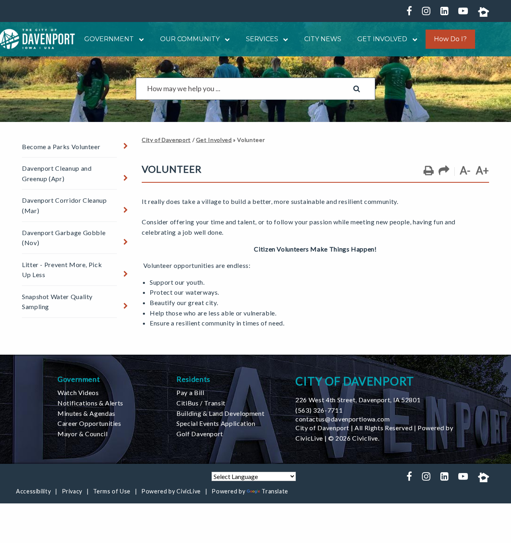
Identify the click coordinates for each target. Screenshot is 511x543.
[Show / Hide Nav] (119, 146)
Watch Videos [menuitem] (78, 392)
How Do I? (450, 39)
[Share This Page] (444, 171)
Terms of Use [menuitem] (112, 491)
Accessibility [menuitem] (33, 491)
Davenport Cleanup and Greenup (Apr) (56, 173)
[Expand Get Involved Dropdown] (412, 39)
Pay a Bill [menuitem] (190, 392)
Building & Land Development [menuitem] (220, 413)
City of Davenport (166, 139)
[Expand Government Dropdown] (139, 39)
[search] (248, 89)
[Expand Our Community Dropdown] (225, 39)
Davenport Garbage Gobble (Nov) (63, 238)
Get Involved (214, 139)
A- (465, 170)
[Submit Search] (357, 89)
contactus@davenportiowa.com (342, 419)
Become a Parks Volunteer (61, 146)
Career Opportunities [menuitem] (89, 423)
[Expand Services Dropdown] (283, 39)
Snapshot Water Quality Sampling (57, 302)
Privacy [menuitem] (72, 491)
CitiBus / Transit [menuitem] (201, 403)
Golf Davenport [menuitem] (199, 433)
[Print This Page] (429, 171)
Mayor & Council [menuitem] (82, 433)
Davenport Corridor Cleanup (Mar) (64, 205)
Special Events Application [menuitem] (216, 423)
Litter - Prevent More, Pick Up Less (62, 270)
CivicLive (309, 438)
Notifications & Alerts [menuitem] (90, 403)
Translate (274, 491)
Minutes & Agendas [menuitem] (86, 413)
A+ (482, 170)
